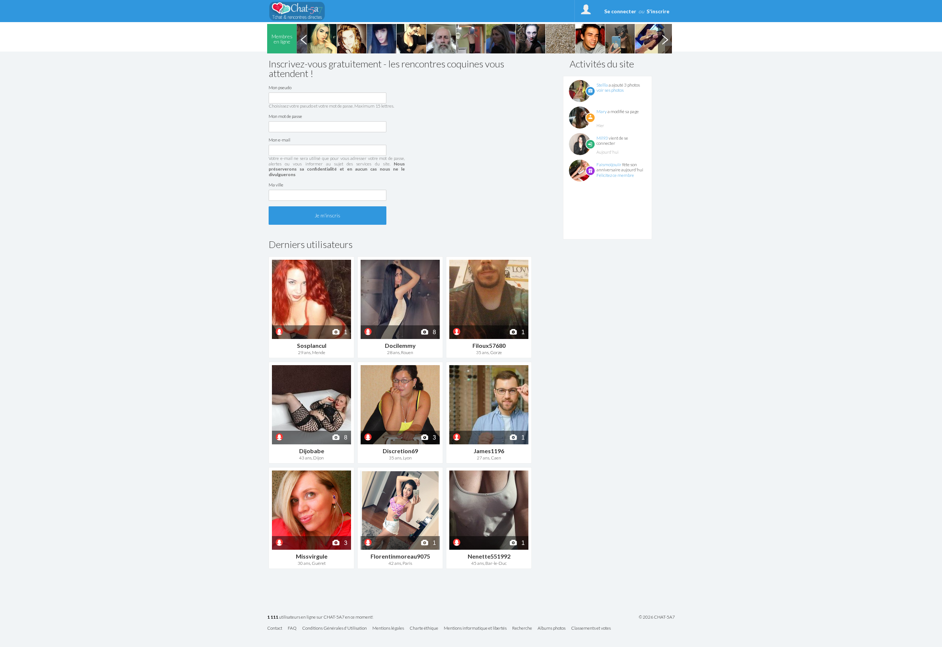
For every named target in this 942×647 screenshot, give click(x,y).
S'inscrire (658, 11)
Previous (304, 38)
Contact (274, 628)
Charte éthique (424, 628)
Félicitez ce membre (615, 175)
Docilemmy (400, 345)
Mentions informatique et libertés (475, 628)
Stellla (602, 85)
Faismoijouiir (608, 164)
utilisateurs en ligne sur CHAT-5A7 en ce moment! (320, 617)
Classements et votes (591, 628)
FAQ (292, 628)
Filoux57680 (489, 345)
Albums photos (552, 628)
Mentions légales (388, 628)
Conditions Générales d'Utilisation (334, 628)
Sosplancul (311, 345)
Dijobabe (311, 450)
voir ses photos (610, 90)
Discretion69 (400, 450)
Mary (601, 111)
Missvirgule (311, 556)
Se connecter (620, 11)
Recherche (522, 628)
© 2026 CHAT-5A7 (657, 617)
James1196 (489, 450)
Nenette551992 (489, 556)
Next (665, 38)
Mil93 (602, 138)
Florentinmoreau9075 (400, 556)
